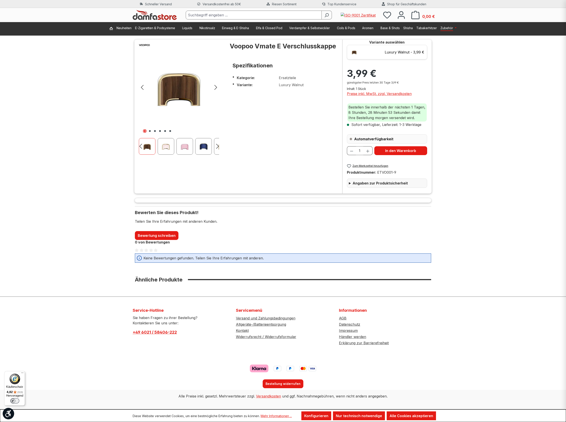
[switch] (14, 400)
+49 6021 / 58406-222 (155, 332)
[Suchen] (326, 15)
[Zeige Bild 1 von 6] (145, 131)
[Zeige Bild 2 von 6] (150, 131)
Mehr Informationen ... (276, 416)
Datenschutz (349, 324)
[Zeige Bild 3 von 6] (155, 131)
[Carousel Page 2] (167, 146)
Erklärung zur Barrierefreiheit (364, 343)
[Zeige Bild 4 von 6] (160, 131)
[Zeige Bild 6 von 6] (170, 131)
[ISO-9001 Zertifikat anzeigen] (358, 15)
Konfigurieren (316, 416)
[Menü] (22, 373)
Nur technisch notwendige (359, 416)
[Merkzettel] (387, 15)
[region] (179, 97)
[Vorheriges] (142, 87)
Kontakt (242, 330)
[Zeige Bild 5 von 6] (165, 131)
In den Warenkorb (400, 150)
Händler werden (352, 337)
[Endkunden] (113, 29)
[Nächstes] (215, 87)
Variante (387, 42)
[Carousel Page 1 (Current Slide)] (148, 146)
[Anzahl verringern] (351, 150)
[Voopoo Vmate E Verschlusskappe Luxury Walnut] (179, 87)
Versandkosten (268, 396)
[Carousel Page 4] (204, 146)
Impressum (348, 330)
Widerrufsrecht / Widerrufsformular (266, 337)
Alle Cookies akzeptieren (411, 416)
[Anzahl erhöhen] (368, 150)
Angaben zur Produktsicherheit (380, 183)
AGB (342, 318)
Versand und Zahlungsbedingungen (265, 318)
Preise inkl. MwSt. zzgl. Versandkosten (379, 93)
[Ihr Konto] (401, 15)
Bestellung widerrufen (283, 384)
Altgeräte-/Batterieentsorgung (261, 324)
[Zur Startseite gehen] (155, 15)
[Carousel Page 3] (185, 146)
